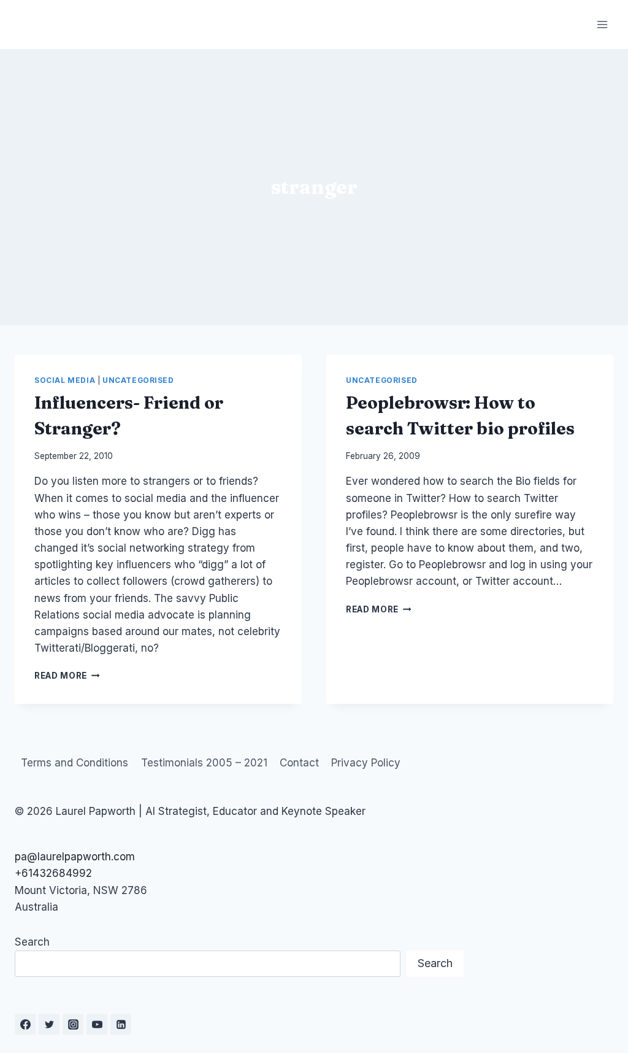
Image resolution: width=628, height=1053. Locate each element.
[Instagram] (73, 1024)
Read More (67, 676)
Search (32, 942)
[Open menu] (602, 24)
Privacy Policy (365, 763)
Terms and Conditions (74, 763)
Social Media (64, 380)
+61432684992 (53, 873)
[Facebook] (25, 1024)
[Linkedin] (120, 1024)
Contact (299, 763)
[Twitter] (49, 1024)
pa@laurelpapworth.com (75, 856)
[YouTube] (96, 1024)
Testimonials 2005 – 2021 (204, 763)
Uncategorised (138, 380)
